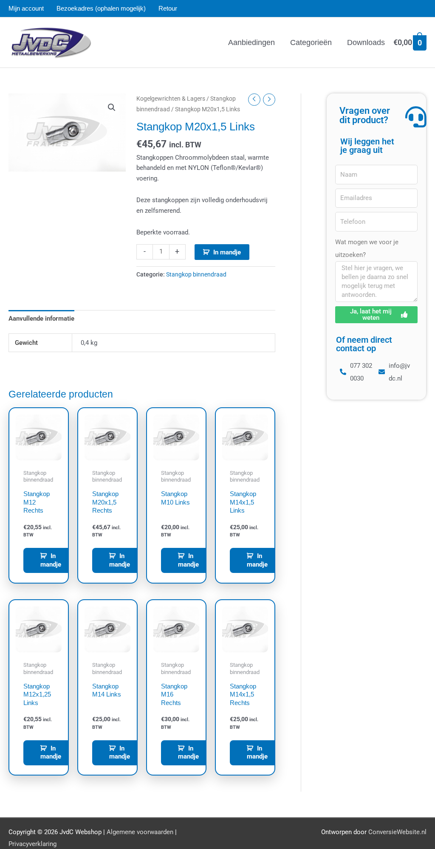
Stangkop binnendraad (196, 274)
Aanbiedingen (251, 42)
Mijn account (26, 8)
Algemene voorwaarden (140, 832)
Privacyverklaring (32, 844)
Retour (167, 8)
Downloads (366, 42)
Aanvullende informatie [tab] (41, 318)
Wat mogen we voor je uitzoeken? (366, 248)
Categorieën (311, 42)
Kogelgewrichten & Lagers (170, 98)
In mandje (227, 252)
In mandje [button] (50, 560)
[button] (111, 107)
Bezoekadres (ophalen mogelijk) (101, 8)
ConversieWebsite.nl (397, 832)
